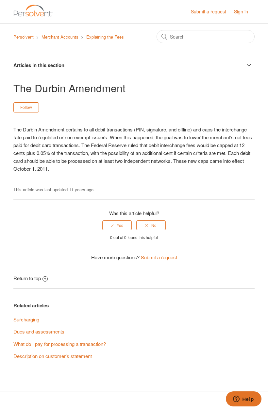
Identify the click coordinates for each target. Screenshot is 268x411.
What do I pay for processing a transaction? (59, 343)
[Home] (33, 14)
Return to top (27, 278)
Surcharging (26, 319)
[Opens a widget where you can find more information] (243, 399)
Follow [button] (26, 107)
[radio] (117, 225)
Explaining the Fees (105, 37)
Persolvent (23, 37)
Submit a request (208, 11)
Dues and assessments (38, 331)
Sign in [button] (241, 11)
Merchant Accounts (60, 37)
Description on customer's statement (52, 355)
